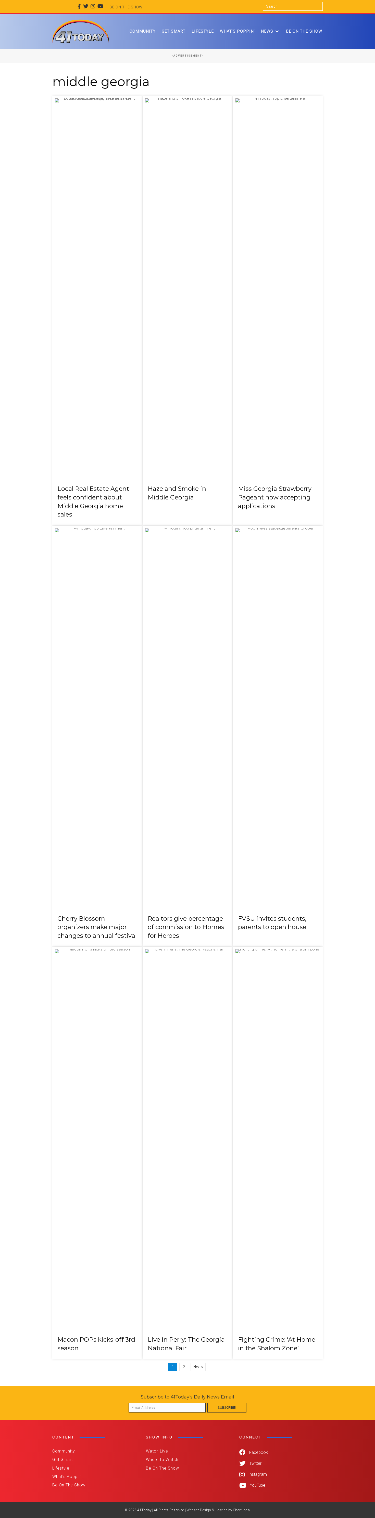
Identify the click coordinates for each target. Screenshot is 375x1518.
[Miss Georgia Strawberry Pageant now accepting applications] (278, 310)
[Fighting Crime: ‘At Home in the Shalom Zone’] (278, 1153)
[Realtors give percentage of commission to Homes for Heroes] (187, 736)
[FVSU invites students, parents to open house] (278, 736)
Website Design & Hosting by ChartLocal (218, 1510)
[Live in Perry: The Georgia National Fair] (187, 1153)
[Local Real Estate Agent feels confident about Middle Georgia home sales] (97, 310)
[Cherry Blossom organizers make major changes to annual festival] (97, 736)
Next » (198, 1367)
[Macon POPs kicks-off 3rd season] (97, 1153)
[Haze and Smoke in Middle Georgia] (187, 310)
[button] (277, 31)
